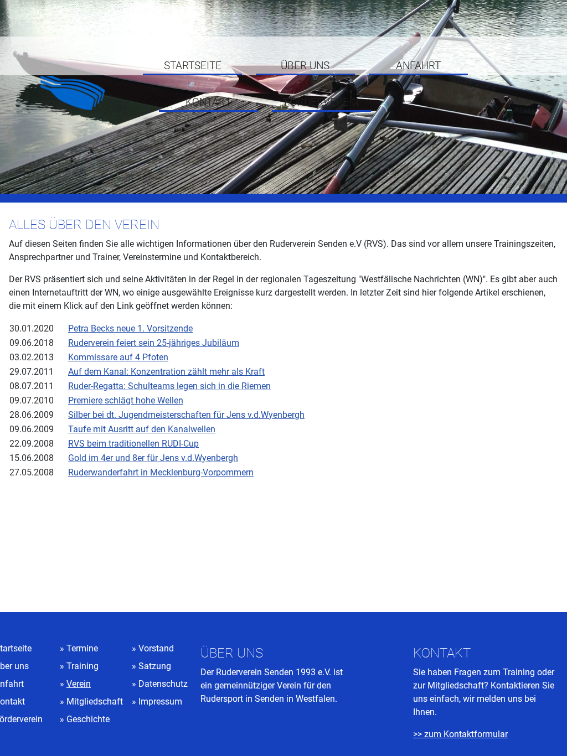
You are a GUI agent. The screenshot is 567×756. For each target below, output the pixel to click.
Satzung (154, 666)
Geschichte (88, 719)
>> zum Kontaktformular (460, 734)
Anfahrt (418, 66)
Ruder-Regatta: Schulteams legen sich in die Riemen (169, 386)
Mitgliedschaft (94, 701)
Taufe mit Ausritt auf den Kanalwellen (141, 429)
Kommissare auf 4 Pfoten (118, 357)
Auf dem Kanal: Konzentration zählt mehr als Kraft (166, 371)
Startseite (192, 66)
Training (82, 666)
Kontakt (208, 102)
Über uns (305, 66)
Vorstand (156, 648)
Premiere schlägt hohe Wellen (125, 400)
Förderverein (321, 102)
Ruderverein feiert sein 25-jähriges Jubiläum (153, 343)
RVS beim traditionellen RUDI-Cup (133, 443)
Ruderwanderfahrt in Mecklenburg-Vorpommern (161, 472)
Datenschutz (163, 684)
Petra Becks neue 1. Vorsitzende (130, 328)
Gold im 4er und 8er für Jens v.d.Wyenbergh (153, 458)
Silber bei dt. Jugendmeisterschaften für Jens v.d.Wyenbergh (186, 415)
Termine (82, 648)
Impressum (160, 701)
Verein (78, 684)
